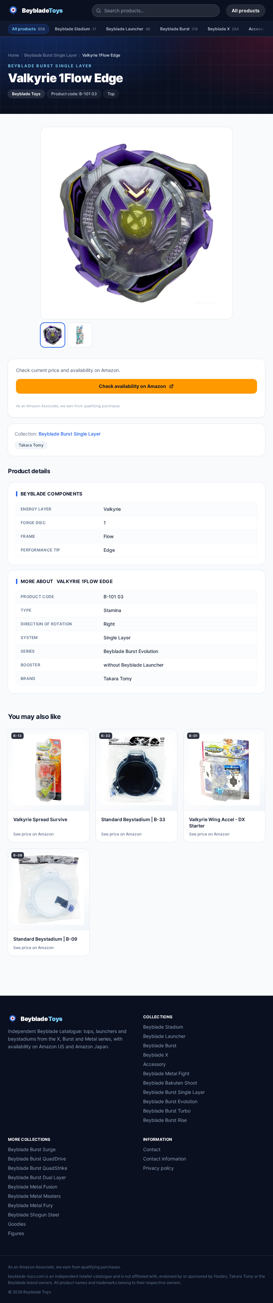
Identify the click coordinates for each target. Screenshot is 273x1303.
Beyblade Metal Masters (34, 1196)
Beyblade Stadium (75, 28)
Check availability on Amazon (132, 386)
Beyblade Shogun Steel (33, 1214)
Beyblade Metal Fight (166, 1073)
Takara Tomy (31, 445)
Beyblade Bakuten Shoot (170, 1083)
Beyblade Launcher (128, 28)
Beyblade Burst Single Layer (50, 55)
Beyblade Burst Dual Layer (37, 1177)
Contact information (164, 1158)
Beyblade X (223, 28)
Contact (151, 1149)
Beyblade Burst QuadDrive (37, 1158)
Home (13, 55)
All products (246, 10)
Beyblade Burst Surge (32, 1149)
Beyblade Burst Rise (165, 1120)
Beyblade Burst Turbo (166, 1111)
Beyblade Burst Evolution (170, 1101)
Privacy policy (158, 1168)
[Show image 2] (80, 335)
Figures (16, 1233)
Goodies (17, 1224)
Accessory (154, 1064)
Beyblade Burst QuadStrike (37, 1168)
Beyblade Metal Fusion (32, 1186)
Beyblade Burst (179, 28)
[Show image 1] (53, 335)
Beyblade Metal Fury (30, 1205)
